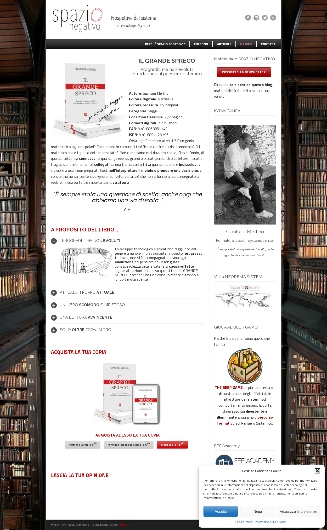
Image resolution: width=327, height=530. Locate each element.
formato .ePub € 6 (82, 444)
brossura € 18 (172, 444)
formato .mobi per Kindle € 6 (128, 444)
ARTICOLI (224, 44)
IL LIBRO (246, 44)
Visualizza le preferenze (298, 511)
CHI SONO (201, 44)
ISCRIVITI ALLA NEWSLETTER (244, 72)
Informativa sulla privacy (270, 521)
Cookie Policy (244, 521)
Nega (258, 511)
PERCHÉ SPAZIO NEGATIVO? (165, 44)
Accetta (221, 511)
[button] (317, 470)
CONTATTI (268, 44)
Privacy (124, 525)
